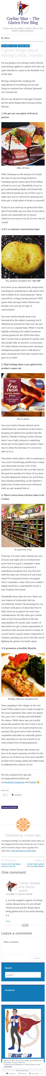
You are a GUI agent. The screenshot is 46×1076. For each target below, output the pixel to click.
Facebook (9, 782)
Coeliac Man (24, 46)
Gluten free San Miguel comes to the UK (11, 862)
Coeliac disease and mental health (29, 887)
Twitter (32, 782)
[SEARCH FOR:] (23, 975)
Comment (36, 958)
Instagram (19, 782)
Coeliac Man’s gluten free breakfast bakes (36, 862)
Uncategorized (10, 807)
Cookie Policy (8, 1066)
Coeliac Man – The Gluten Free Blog (23, 20)
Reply (25, 925)
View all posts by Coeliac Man (24, 850)
